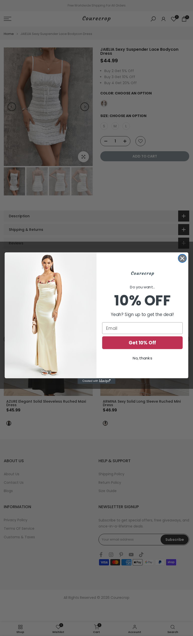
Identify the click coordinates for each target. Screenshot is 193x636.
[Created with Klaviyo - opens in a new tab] (96, 381)
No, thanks (142, 358)
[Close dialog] (182, 258)
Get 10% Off (142, 342)
